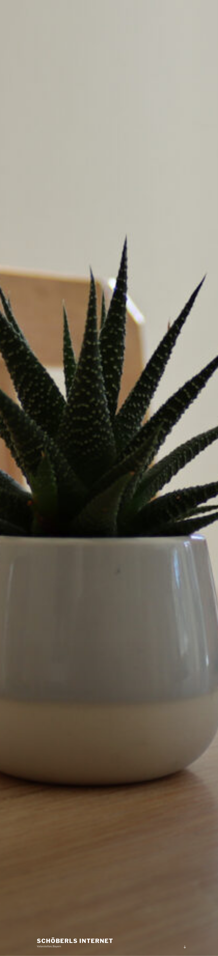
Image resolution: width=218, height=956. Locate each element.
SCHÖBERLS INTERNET (75, 940)
